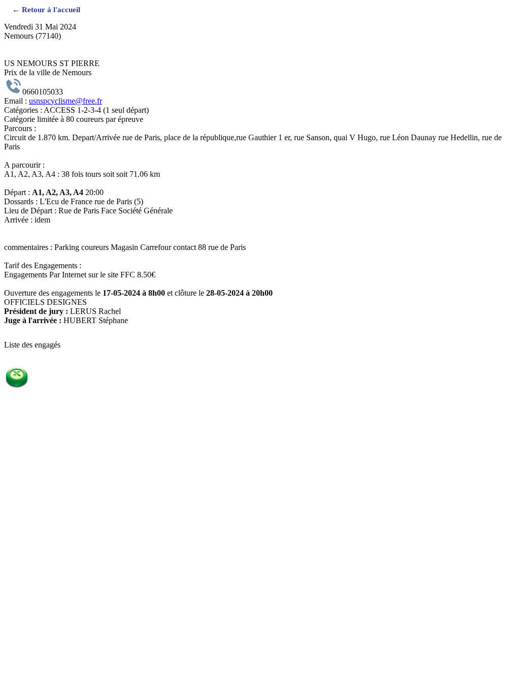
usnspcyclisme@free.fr (65, 101)
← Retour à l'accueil (46, 9)
